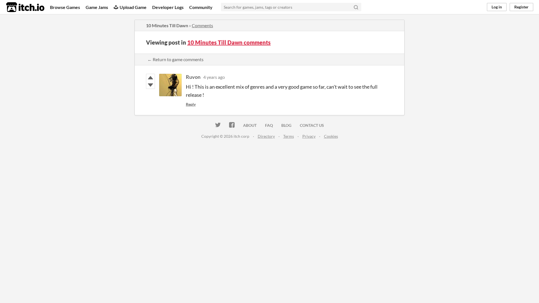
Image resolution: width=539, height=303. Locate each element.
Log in (497, 6)
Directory (266, 136)
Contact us (312, 125)
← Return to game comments (175, 59)
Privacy (309, 136)
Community (201, 7)
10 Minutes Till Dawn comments (229, 42)
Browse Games (65, 7)
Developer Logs (168, 7)
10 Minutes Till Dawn (167, 25)
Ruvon (193, 77)
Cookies (331, 136)
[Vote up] (150, 77)
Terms (288, 136)
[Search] (356, 7)
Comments (202, 25)
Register (521, 6)
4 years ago (214, 77)
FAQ (269, 125)
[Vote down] (150, 85)
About (250, 125)
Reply (191, 104)
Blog (286, 125)
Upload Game (133, 7)
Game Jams (97, 7)
